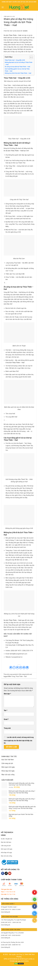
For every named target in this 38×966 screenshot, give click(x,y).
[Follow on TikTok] (6, 873)
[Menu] (2, 7)
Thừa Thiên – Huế (21, 676)
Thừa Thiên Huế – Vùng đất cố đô (15, 60)
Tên (5, 710)
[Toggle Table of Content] (30, 57)
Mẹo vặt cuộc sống (7, 774)
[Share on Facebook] (14, 667)
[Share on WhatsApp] (10, 667)
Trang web (7, 728)
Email (6, 719)
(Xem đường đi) (5, 912)
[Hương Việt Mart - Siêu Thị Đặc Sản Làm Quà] (19, 7)
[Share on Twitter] (17, 667)
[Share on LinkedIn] (27, 667)
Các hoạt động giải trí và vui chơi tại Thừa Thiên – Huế (17, 70)
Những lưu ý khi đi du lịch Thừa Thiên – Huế (18, 73)
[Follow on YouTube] (9, 873)
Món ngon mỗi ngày (8, 767)
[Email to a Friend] (20, 667)
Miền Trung (11, 676)
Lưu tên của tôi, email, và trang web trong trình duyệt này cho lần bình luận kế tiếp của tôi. (19, 740)
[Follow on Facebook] (2, 873)
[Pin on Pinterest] (23, 667)
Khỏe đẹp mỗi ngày (8, 771)
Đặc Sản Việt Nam (7, 760)
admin (25, 31)
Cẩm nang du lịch (9, 16)
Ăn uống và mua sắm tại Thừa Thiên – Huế (17, 66)
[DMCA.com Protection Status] (19, 963)
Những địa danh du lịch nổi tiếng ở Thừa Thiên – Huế (18, 63)
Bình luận (7, 694)
